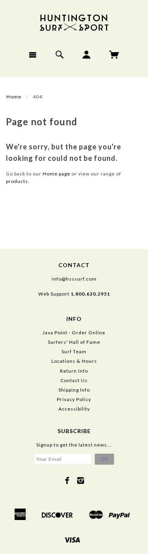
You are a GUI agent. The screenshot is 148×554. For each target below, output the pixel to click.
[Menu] (33, 54)
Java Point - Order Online (74, 332)
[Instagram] (81, 480)
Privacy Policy (74, 399)
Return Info (74, 371)
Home (13, 97)
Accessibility (74, 409)
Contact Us (74, 380)
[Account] (86, 54)
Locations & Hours (74, 361)
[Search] (60, 54)
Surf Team (74, 351)
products (17, 181)
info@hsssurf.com (74, 279)
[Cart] (114, 54)
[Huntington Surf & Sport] (74, 22)
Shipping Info (74, 390)
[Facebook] (67, 480)
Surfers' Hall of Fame (74, 342)
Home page (56, 174)
